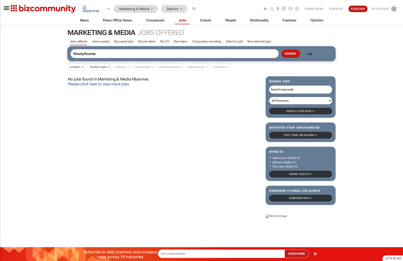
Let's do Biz (393, 258)
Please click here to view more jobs (98, 84)
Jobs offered (78, 41)
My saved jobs (124, 41)
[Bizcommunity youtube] (290, 9)
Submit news (314, 8)
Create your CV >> (300, 174)
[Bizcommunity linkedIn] (265, 9)
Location (75, 67)
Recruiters (181, 41)
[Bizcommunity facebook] (278, 9)
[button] (194, 9)
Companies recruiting (206, 41)
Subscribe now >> (300, 198)
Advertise (336, 8)
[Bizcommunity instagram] (283, 9)
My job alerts (147, 41)
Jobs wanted (100, 41)
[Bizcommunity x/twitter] (272, 9)
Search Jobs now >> (300, 111)
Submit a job (234, 41)
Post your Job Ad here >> (300, 135)
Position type (98, 67)
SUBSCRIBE (296, 253)
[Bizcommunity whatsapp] (297, 9)
